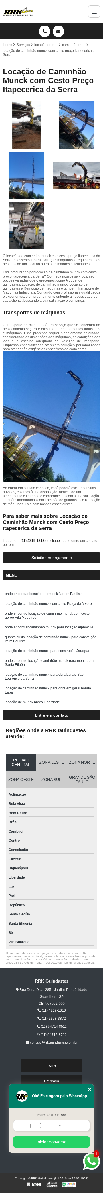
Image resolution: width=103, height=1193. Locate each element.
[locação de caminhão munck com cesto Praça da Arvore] (26, 226)
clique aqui (59, 541)
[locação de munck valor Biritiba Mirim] (76, 125)
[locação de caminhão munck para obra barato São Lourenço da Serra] (26, 125)
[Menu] (94, 11)
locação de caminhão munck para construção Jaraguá (47, 651)
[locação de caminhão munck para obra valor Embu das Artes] (76, 175)
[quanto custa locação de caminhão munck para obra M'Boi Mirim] (26, 175)
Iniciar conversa (51, 1141)
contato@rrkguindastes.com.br (53, 1042)
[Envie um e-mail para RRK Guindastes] (58, 31)
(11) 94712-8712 (53, 1035)
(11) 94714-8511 (53, 1027)
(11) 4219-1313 (33, 541)
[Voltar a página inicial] (18, 11)
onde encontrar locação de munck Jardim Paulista (44, 594)
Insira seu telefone (52, 1115)
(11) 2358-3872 (53, 1019)
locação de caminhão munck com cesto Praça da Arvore (48, 604)
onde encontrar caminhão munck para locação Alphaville (49, 627)
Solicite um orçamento (51, 557)
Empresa (51, 1081)
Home (51, 1065)
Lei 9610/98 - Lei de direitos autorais (70, 962)
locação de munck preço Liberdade (32, 702)
